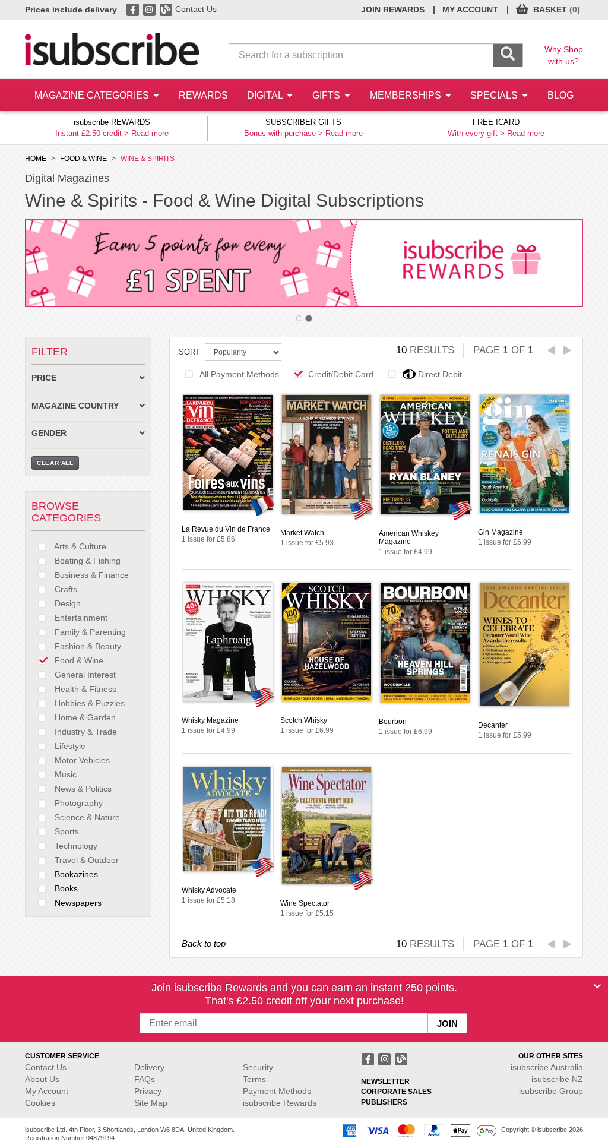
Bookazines (75, 874)
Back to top (204, 943)
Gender (48, 433)
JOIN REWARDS (393, 9)
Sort (189, 351)
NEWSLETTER (385, 1081)
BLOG (560, 95)
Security (258, 1067)
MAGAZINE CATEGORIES (92, 95)
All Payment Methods (239, 374)
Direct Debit (440, 374)
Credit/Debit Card (340, 374)
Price (43, 378)
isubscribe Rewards (279, 1103)
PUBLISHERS (384, 1102)
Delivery (149, 1067)
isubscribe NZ (557, 1079)
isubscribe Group (551, 1091)
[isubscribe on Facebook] (133, 9)
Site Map (150, 1103)
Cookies (40, 1103)
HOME (35, 158)
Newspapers (77, 902)
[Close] (597, 986)
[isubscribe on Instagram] (150, 9)
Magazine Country (75, 405)
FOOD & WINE (83, 158)
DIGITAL (266, 95)
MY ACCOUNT (470, 9)
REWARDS (203, 95)
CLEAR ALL (55, 463)
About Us (42, 1079)
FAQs (144, 1079)
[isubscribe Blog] (167, 9)
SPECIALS (495, 95)
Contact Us (196, 9)
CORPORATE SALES (396, 1091)
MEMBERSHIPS (407, 95)
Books (65, 888)
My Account (46, 1091)
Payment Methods (277, 1091)
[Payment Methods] (417, 1130)
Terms (254, 1079)
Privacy (148, 1091)
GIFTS (327, 95)
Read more (150, 133)
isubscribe (547, 1067)
